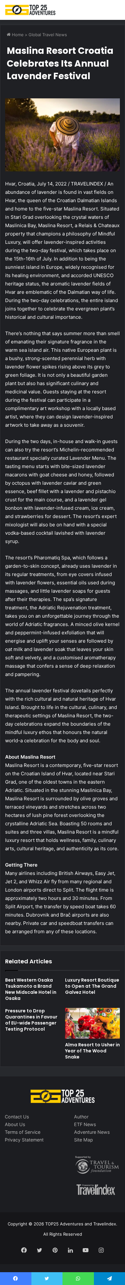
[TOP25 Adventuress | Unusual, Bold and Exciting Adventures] (30, 9)
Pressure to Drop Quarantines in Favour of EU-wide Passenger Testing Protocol (31, 1020)
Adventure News (92, 1132)
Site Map (83, 1139)
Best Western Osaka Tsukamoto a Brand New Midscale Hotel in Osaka (30, 989)
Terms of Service (22, 1132)
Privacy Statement (24, 1139)
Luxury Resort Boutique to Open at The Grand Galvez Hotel (92, 986)
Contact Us (17, 1116)
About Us (15, 1124)
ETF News (85, 1124)
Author (81, 1116)
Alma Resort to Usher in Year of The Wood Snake (92, 1051)
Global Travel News (48, 34)
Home (17, 34)
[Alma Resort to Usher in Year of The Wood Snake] (92, 1023)
